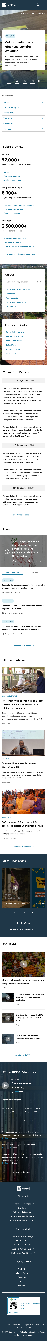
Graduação (10, 294)
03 (25, 81)
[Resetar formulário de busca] (40, 282)
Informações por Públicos (21, 1220)
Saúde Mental (11, 345)
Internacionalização (14, 341)
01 (9, 81)
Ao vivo (16, 1080)
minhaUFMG (8, 113)
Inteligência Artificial (14, 336)
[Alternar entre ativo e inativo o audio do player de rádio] (12, 1091)
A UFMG (22, 1269)
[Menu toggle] (43, 5)
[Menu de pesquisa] (38, 5)
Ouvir (7, 1138)
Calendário (8, 123)
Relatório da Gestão (22, 1212)
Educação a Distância (14, 302)
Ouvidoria (21, 1208)
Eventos (21, 1285)
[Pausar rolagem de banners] (39, 81)
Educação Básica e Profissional (18, 289)
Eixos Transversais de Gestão (22, 1216)
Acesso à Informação (21, 1204)
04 (33, 81)
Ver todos (9, 354)
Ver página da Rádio (21, 1172)
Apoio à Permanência (21, 1249)
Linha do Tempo (22, 1273)
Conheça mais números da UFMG (21, 254)
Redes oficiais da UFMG (21, 929)
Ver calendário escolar (21, 515)
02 (17, 81)
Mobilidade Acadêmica (21, 1253)
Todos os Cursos (21, 1240)
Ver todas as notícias (22, 846)
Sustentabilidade (13, 349)
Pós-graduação (12, 298)
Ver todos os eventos (22, 646)
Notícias (21, 1281)
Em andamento (12, 573)
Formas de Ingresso (12, 107)
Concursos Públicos (22, 1245)
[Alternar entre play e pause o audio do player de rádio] (5, 1085)
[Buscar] (37, 282)
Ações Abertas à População (21, 1236)
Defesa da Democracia (15, 332)
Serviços (7, 129)
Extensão (9, 307)
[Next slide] (30, 912)
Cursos (6, 102)
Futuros (34, 573)
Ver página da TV (22, 1055)
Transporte (8, 118)
